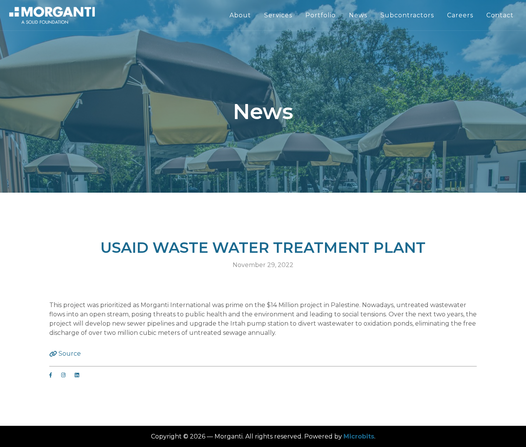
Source (69, 353)
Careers (460, 15)
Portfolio (320, 15)
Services (278, 15)
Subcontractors (407, 15)
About (240, 15)
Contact (500, 15)
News (358, 15)
